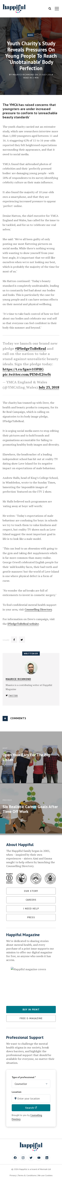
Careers (31, 899)
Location (16, 1091)
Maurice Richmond (23, 74)
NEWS (30, 35)
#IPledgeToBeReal (30, 348)
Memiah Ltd (45, 1169)
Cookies (49, 1175)
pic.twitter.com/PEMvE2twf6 (27, 374)
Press (31, 917)
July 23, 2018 (49, 387)
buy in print (31, 1009)
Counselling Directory (38, 609)
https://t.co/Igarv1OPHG (23, 369)
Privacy (13, 1175)
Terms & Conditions (27, 1175)
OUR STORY (31, 891)
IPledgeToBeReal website (23, 624)
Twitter (13, 695)
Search (30, 1107)
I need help (31, 908)
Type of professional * (24, 1077)
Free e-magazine (31, 1018)
